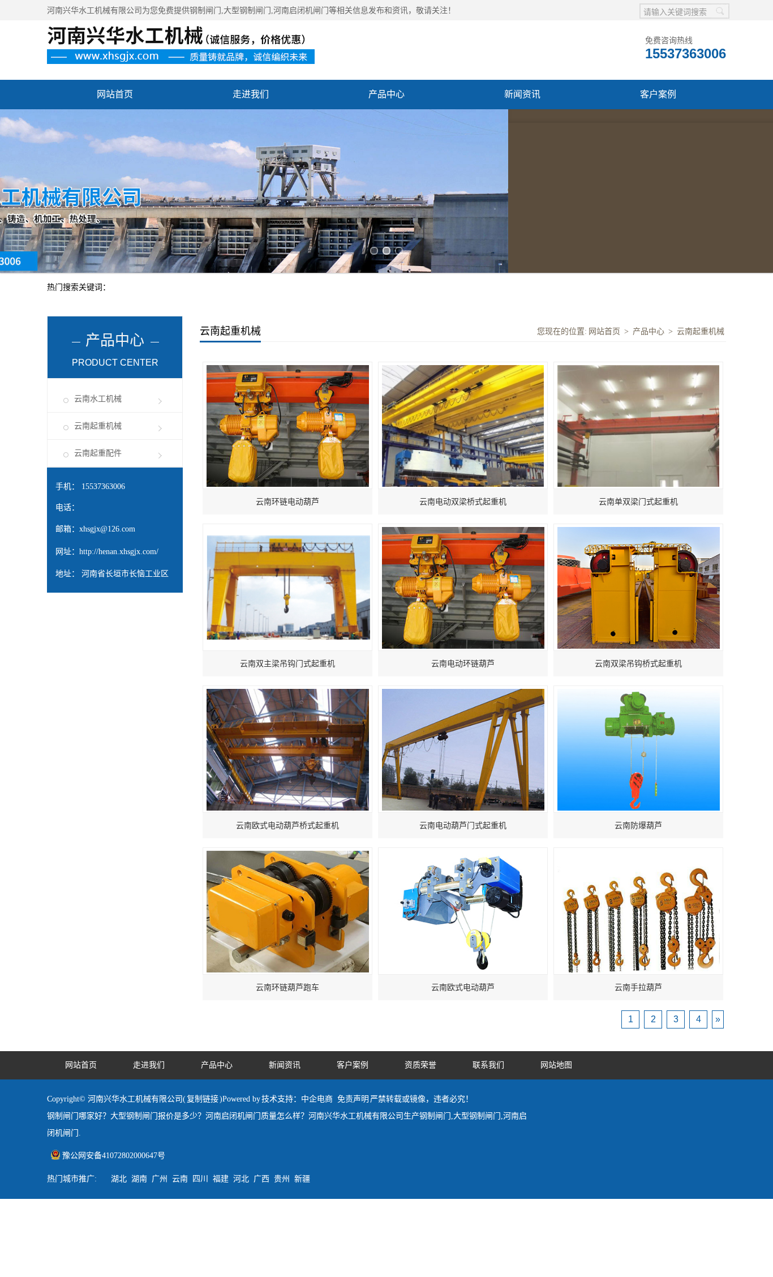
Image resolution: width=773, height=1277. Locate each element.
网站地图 (556, 915)
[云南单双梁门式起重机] (638, 218)
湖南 (139, 1029)
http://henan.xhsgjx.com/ (118, 401)
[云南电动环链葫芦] (463, 380)
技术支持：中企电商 (297, 949)
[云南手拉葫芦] (638, 704)
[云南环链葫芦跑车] (287, 704)
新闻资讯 (522, 94)
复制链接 (202, 949)
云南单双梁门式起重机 (638, 352)
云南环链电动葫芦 (287, 352)
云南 (180, 1029)
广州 (160, 1029)
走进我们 (251, 94)
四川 (200, 1029)
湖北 (119, 1029)
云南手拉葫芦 (638, 837)
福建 (221, 1029)
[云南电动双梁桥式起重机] (463, 218)
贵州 (282, 1029)
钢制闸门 (205, 10)
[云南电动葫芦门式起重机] (463, 542)
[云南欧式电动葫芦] (463, 704)
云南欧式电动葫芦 (463, 837)
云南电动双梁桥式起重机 (462, 352)
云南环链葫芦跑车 (287, 837)
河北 (241, 1029)
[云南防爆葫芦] (638, 542)
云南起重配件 (98, 303)
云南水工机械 (98, 249)
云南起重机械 (98, 276)
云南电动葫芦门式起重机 (462, 675)
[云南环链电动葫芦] (287, 218)
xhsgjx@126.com (107, 379)
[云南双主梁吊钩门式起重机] (288, 380)
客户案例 (658, 94)
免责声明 (353, 949)
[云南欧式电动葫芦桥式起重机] (287, 542)
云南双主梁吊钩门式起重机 (287, 513)
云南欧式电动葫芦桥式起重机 (287, 675)
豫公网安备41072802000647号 (113, 1005)
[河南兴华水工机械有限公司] (185, 26)
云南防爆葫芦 (638, 675)
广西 (261, 1029)
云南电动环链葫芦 (463, 513)
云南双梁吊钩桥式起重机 (638, 513)
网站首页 (115, 94)
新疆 (302, 1029)
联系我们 (251, 123)
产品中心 (386, 94)
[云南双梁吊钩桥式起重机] (638, 380)
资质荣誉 (115, 123)
